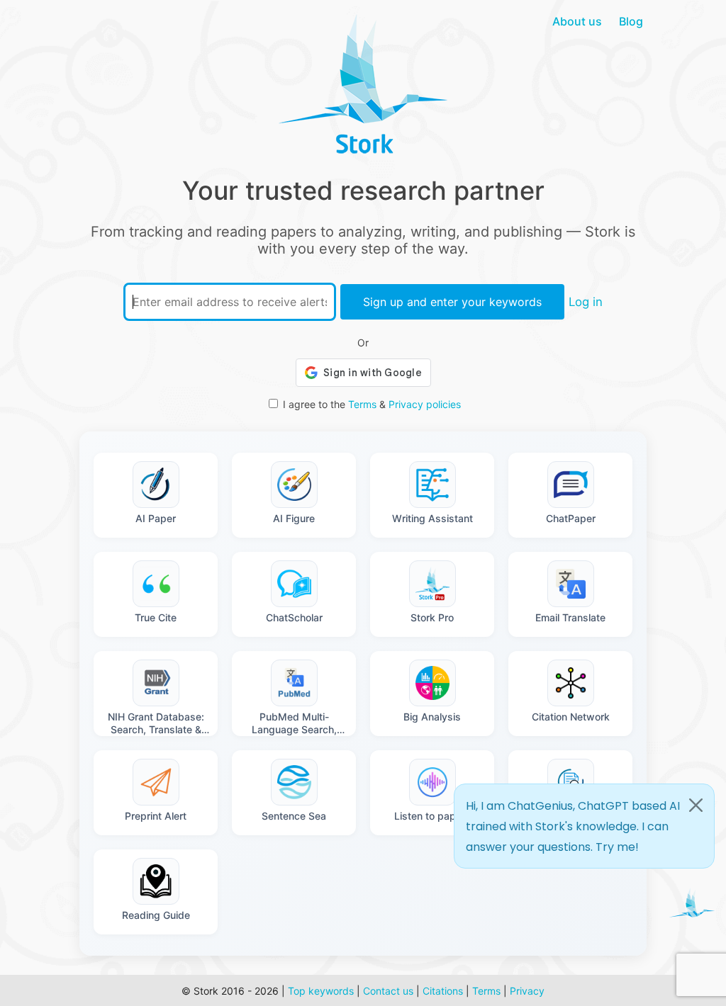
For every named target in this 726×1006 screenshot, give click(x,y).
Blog (631, 21)
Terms (362, 404)
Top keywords (321, 991)
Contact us (388, 991)
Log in (586, 302)
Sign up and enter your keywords (452, 302)
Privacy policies (425, 404)
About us (577, 21)
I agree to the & (372, 404)
